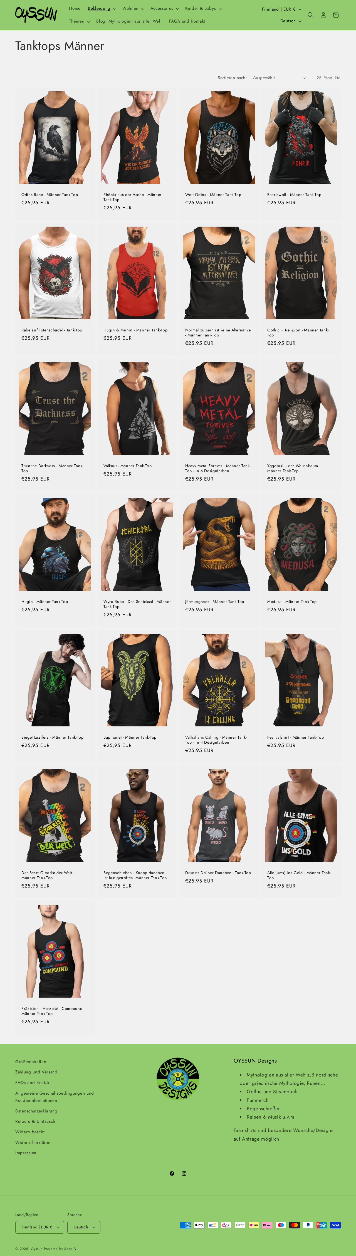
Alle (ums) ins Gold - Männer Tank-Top (299, 875)
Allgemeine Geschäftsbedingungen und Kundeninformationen (54, 1097)
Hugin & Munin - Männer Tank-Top (135, 330)
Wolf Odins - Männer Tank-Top (213, 194)
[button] (101, 8)
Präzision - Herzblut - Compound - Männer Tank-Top (53, 1011)
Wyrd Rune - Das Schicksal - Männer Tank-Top (137, 604)
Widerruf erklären (32, 1142)
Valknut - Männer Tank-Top (127, 466)
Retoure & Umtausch (35, 1121)
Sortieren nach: (232, 78)
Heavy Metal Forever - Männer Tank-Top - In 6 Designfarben (218, 468)
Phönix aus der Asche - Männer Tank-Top (132, 197)
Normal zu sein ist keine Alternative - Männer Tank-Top (218, 333)
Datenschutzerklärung (36, 1111)
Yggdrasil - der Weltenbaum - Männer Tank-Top (293, 468)
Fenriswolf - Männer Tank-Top (294, 194)
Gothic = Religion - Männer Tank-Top (298, 333)
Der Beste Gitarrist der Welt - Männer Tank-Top (47, 875)
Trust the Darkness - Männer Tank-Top (52, 468)
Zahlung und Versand (36, 1072)
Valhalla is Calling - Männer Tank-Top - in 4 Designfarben (216, 739)
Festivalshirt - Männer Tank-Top (295, 737)
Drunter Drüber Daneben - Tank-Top (218, 873)
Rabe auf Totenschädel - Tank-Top (51, 330)
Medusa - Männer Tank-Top (292, 601)
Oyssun (37, 1248)
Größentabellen (30, 1062)
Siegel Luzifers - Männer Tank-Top (52, 737)
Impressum (25, 1153)
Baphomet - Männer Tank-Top (130, 737)
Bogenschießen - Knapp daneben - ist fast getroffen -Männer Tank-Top (135, 875)
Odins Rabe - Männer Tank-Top (49, 194)
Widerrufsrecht (29, 1132)
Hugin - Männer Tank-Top (44, 601)
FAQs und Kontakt (33, 1083)
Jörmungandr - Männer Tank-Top (214, 601)
